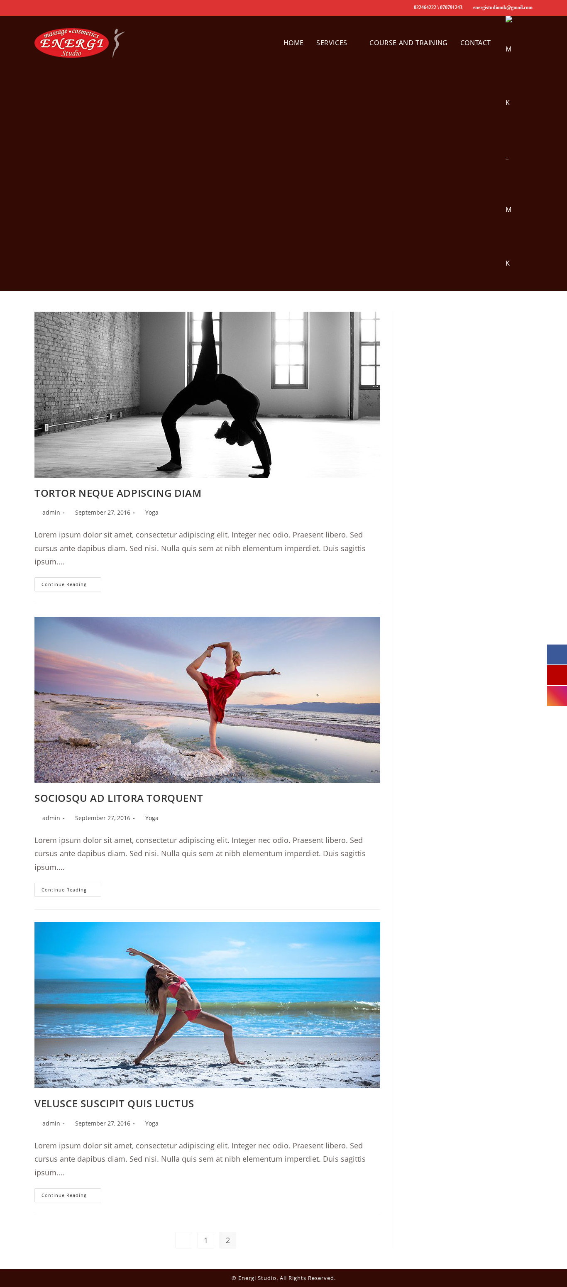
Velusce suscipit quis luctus (114, 1103)
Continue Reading (71, 585)
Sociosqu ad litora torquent (118, 798)
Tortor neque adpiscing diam (117, 493)
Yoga (152, 512)
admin (51, 512)
